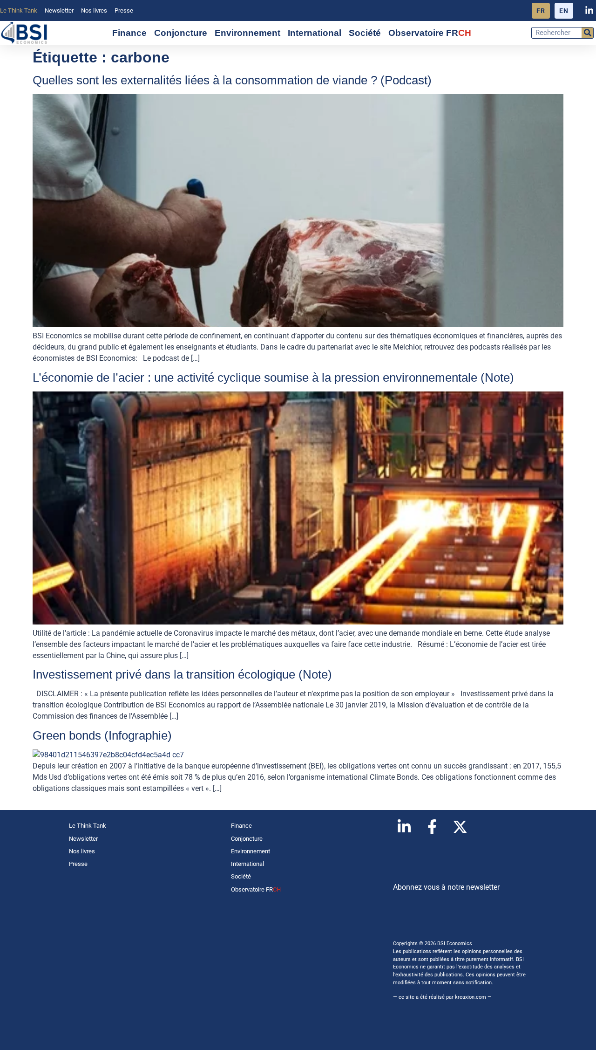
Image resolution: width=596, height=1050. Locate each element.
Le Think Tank (18, 10)
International (314, 33)
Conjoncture (180, 33)
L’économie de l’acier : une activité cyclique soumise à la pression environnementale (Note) (273, 377)
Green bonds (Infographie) (102, 735)
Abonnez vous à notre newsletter (446, 887)
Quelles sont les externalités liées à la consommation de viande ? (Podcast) (232, 80)
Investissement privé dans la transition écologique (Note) (182, 674)
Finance (129, 33)
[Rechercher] (587, 32)
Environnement (247, 33)
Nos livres (94, 10)
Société (365, 33)
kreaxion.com (470, 997)
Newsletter (59, 10)
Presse (124, 10)
